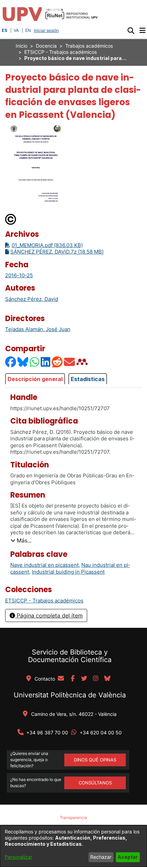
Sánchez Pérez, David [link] (31, 299)
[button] (130, 30)
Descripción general (35, 379)
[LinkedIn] (46, 361)
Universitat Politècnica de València (70, 695)
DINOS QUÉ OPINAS (95, 759)
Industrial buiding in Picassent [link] (68, 572)
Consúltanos (95, 782)
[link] (44, 600)
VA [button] (16, 30)
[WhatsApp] (35, 361)
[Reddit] (57, 361)
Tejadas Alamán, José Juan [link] (37, 329)
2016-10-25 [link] (19, 275)
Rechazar (100, 857)
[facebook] (72, 679)
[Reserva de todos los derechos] (11, 219)
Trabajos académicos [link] (89, 46)
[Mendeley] (82, 361)
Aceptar (128, 857)
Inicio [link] (21, 46)
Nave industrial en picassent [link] (44, 565)
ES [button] (4, 30)
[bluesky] (107, 679)
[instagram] (96, 679)
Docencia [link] (46, 46)
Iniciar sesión (47, 30)
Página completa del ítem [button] (49, 615)
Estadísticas (88, 379)
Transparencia (73, 817)
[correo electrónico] (61, 679)
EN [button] (28, 30)
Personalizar (18, 857)
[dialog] (73, 846)
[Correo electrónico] (70, 361)
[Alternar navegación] (142, 30)
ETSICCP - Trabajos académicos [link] (60, 52)
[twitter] (84, 679)
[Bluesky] (23, 361)
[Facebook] (11, 361)
